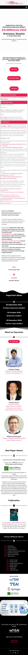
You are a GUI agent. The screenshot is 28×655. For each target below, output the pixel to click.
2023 (5, 546)
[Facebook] (11, 653)
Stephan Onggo (14, 369)
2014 (7, 560)
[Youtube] (17, 653)
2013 (7, 561)
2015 (5, 556)
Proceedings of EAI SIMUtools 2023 (14, 523)
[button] (14, 95)
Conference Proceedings (9, 95)
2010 (7, 566)
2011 (7, 565)
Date (14, 267)
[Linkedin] (15, 653)
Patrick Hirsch (14, 402)
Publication (6, 122)
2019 (5, 551)
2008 (7, 570)
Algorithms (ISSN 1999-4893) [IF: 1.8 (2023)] (12, 147)
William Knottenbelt (14, 436)
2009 (7, 568)
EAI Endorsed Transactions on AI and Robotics (13, 192)
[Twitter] (13, 653)
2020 (5, 549)
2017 (5, 552)
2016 (5, 554)
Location (14, 278)
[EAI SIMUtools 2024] (14, 2)
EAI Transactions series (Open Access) (11, 196)
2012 (7, 563)
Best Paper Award (7, 102)
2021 (5, 547)
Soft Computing (13, 181)
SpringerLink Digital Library (20, 127)
